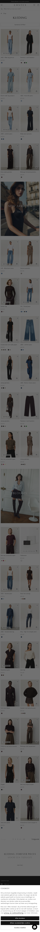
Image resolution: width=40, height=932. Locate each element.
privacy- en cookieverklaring (13, 913)
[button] (34, 927)
